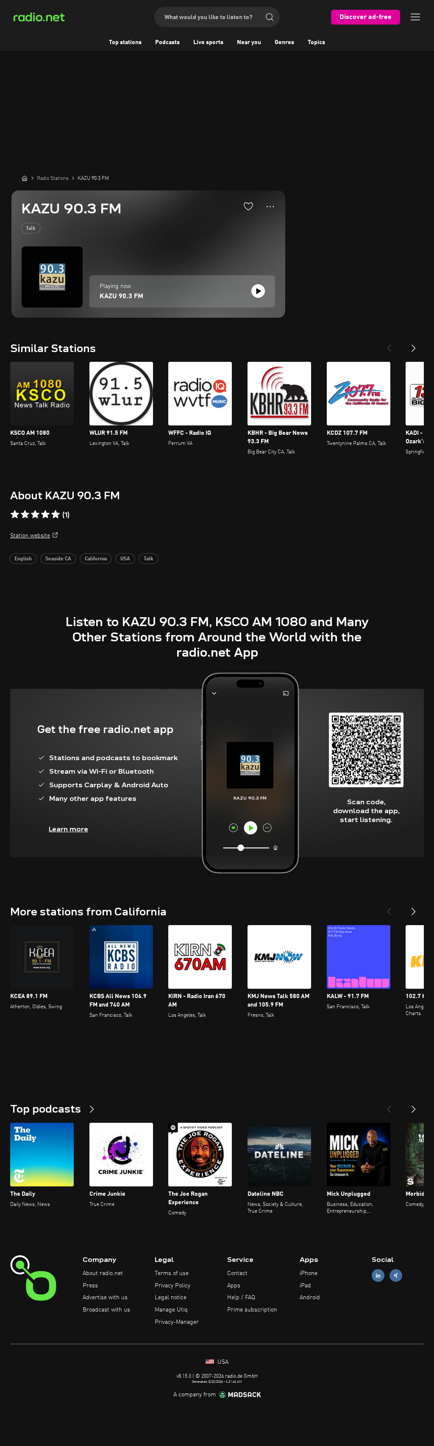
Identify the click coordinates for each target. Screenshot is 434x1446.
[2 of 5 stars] (25, 514)
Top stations (125, 42)
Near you (249, 42)
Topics (316, 42)
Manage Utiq (171, 1310)
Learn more (68, 829)
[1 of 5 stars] (15, 514)
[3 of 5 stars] (35, 514)
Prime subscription (252, 1310)
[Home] (24, 178)
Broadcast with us (106, 1310)
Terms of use (172, 1273)
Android (310, 1298)
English (23, 559)
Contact (237, 1273)
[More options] (270, 206)
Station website (30, 536)
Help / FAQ (241, 1298)
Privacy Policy (172, 1286)
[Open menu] (415, 17)
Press (90, 1286)
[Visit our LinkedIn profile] (378, 1275)
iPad (305, 1286)
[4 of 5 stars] (45, 514)
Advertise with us (105, 1298)
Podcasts (167, 42)
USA (125, 559)
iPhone (308, 1273)
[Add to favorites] (248, 206)
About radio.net (103, 1273)
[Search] (269, 17)
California (96, 559)
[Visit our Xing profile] (395, 1275)
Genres (284, 42)
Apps (233, 1286)
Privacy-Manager (177, 1322)
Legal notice (170, 1298)
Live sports (208, 42)
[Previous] (389, 345)
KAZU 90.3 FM (121, 296)
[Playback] (258, 291)
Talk (31, 228)
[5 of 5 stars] (55, 514)
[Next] (413, 345)
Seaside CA (58, 559)
